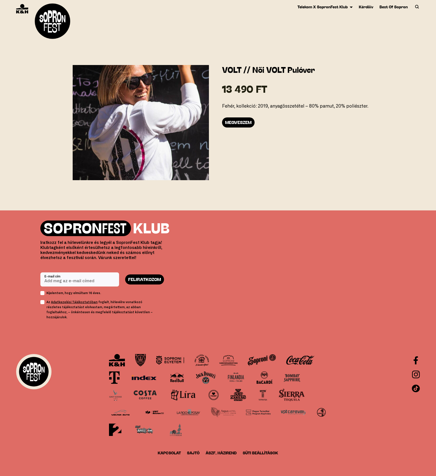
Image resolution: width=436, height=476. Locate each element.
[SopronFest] (52, 23)
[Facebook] (416, 360)
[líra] (183, 395)
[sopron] (140, 360)
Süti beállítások (260, 453)
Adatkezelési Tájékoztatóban (74, 302)
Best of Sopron (393, 7)
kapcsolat (169, 453)
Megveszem (238, 122)
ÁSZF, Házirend (221, 453)
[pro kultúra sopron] (201, 360)
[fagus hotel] (223, 412)
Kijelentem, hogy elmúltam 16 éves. (73, 293)
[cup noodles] (238, 395)
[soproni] (262, 360)
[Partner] (117, 360)
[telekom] (114, 377)
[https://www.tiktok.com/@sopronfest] (416, 389)
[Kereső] (417, 7)
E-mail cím (52, 276)
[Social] (416, 374)
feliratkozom (144, 279)
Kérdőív (366, 7)
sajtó (193, 453)
